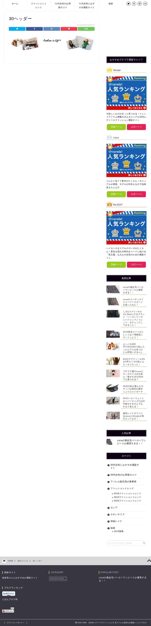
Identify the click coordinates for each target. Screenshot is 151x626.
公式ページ (136, 127)
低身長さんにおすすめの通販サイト (20, 578)
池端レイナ (116, 521)
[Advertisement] (128, 30)
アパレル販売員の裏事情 (123, 481)
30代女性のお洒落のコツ (63, 4)
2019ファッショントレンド (127, 497)
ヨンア (114, 507)
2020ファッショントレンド (127, 501)
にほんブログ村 (10, 599)
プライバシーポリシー (15, 622)
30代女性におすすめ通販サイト (87, 4)
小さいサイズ (117, 514)
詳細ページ (116, 127)
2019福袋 (119, 531)
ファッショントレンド (38, 4)
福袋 (111, 3)
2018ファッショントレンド (127, 493)
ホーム (15, 3)
